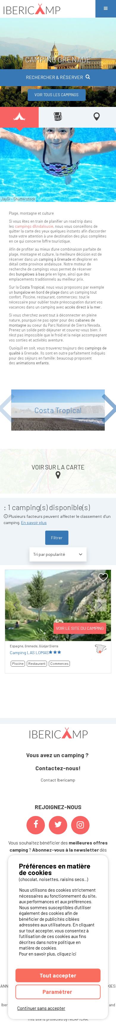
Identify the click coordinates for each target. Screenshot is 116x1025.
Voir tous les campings (57, 94)
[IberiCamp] (47, 9)
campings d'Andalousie (34, 226)
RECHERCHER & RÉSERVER (54, 77)
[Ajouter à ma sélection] (103, 577)
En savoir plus (34, 522)
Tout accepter (58, 975)
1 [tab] (45, 633)
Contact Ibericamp (58, 779)
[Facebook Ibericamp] (35, 825)
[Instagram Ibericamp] (80, 825)
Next (100, 610)
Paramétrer (58, 991)
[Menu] (105, 9)
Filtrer (56, 537)
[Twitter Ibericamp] (58, 825)
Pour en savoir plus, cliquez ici (47, 953)
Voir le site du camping (80, 628)
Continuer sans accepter (41, 1008)
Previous (15, 610)
